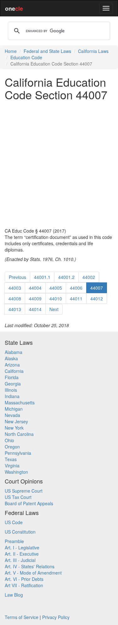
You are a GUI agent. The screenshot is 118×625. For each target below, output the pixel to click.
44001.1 (42, 277)
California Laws (93, 51)
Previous (17, 277)
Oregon (12, 446)
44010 (55, 298)
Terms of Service (21, 617)
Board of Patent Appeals (29, 503)
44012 (96, 298)
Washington (16, 472)
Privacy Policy (56, 617)
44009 (35, 298)
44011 (76, 298)
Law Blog (14, 595)
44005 (55, 288)
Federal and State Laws (47, 51)
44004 (35, 288)
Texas (11, 459)
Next (54, 309)
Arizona (12, 365)
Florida (12, 377)
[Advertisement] (59, 164)
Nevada (12, 415)
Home (11, 51)
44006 (76, 288)
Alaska (11, 358)
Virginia (12, 465)
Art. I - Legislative (22, 547)
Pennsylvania (18, 453)
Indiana (12, 396)
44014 (35, 309)
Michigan (14, 409)
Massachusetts (20, 402)
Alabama (13, 352)
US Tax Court (18, 497)
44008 (14, 298)
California (14, 371)
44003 (14, 288)
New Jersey (16, 421)
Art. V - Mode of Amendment (33, 573)
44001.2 (66, 277)
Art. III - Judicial (20, 560)
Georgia (13, 383)
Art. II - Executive (22, 554)
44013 (14, 309)
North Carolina (19, 434)
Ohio (9, 440)
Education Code (26, 57)
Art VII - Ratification (24, 585)
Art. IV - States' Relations (29, 566)
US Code (14, 522)
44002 (88, 277)
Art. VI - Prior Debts (24, 579)
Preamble (14, 541)
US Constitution (20, 532)
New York (14, 428)
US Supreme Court (23, 491)
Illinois (11, 390)
